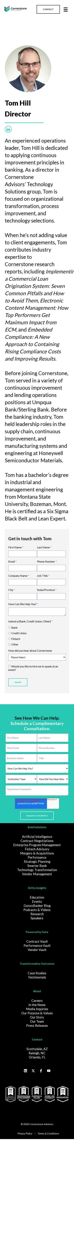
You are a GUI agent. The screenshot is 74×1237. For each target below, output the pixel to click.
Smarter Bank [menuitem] (37, 866)
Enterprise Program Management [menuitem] (37, 845)
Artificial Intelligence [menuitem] (37, 837)
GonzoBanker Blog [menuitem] (37, 906)
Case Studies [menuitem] (37, 973)
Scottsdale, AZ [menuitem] (37, 1049)
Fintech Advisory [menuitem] (37, 849)
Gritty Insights (37, 887)
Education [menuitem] (37, 897)
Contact (37, 1039)
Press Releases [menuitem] (37, 1025)
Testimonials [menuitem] (37, 977)
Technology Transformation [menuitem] (37, 870)
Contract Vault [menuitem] (37, 941)
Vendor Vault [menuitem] (37, 950)
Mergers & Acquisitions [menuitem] (37, 853)
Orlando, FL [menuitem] (37, 1057)
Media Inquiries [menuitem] (37, 1009)
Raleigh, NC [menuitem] (37, 1053)
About (37, 991)
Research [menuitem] (37, 914)
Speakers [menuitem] (37, 918)
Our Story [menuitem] (37, 1017)
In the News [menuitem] (37, 1005)
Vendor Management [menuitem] (37, 874)
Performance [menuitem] (37, 857)
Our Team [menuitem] (37, 1021)
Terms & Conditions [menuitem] (48, 1133)
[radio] (37, 627)
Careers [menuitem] (37, 1001)
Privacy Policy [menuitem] (25, 1133)
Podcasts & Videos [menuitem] (37, 910)
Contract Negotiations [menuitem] (37, 841)
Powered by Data (37, 932)
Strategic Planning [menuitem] (37, 861)
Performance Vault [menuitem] (37, 946)
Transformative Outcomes (37, 963)
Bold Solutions (37, 827)
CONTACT (48, 9)
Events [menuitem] (37, 901)
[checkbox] (37, 635)
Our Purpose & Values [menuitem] (37, 1013)
